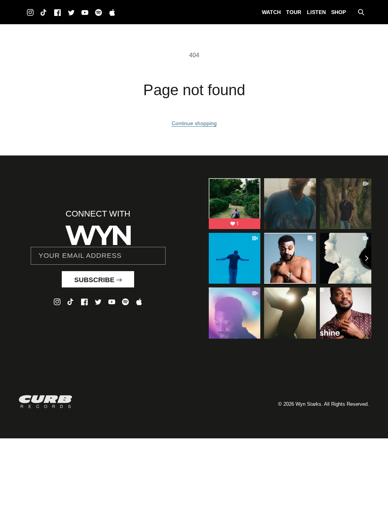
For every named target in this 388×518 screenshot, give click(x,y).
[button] (361, 12)
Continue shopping (194, 123)
